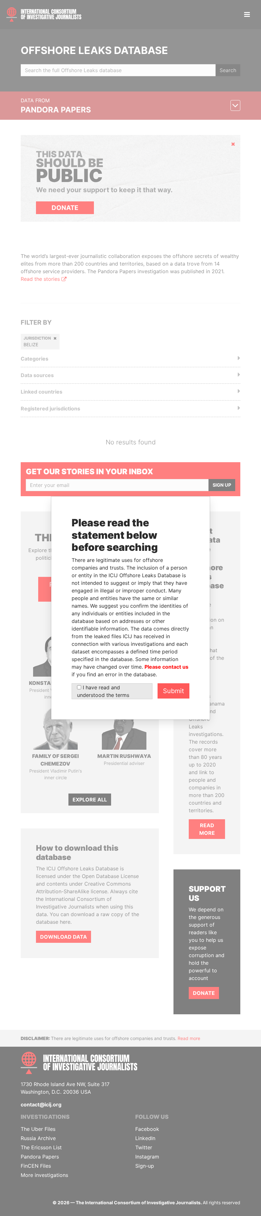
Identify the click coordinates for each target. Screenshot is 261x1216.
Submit (173, 691)
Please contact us (166, 667)
